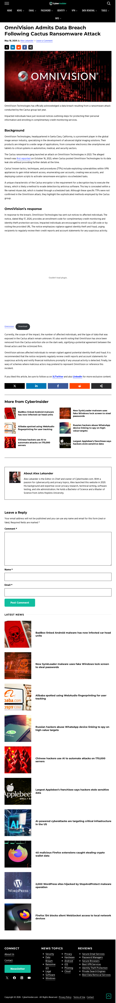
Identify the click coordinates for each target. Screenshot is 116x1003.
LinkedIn (77, 377)
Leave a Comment (44, 41)
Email (8, 585)
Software (50, 975)
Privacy (68, 954)
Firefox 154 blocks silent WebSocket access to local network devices (73, 917)
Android (69, 961)
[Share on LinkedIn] (12, 47)
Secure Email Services (93, 954)
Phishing (69, 968)
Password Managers (92, 957)
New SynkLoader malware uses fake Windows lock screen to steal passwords (92, 413)
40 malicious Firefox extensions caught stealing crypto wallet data (70, 854)
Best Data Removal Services (96, 975)
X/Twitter (57, 377)
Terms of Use (79, 997)
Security (50, 954)
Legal (48, 971)
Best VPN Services (91, 964)
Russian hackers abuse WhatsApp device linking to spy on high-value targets (91, 428)
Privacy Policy (65, 997)
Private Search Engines (93, 971)
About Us (9, 954)
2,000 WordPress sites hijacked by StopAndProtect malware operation (73, 885)
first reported (24, 159)
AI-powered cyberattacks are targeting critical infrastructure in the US (73, 823)
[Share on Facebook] (24, 47)
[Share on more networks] (30, 47)
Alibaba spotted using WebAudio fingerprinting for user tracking (36, 427)
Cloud (68, 971)
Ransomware (50, 966)
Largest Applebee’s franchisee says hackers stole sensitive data (92, 442)
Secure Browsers (90, 961)
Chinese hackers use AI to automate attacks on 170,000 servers (34, 442)
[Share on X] (7, 47)
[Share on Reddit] (18, 47)
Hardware (70, 957)
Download (22, 326)
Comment (11, 529)
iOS (66, 964)
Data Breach (49, 959)
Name (9, 570)
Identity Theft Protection (95, 968)
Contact (9, 960)
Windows (50, 978)
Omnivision (9, 326)
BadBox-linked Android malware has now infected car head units (36, 413)
